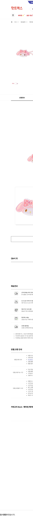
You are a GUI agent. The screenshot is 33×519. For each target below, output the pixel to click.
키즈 (15, 22)
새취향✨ (21, 15)
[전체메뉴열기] (13, 15)
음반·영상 (29, 15)
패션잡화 (23, 22)
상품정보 (22, 97)
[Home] (11, 22)
